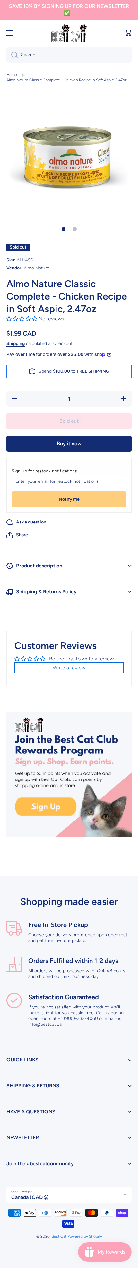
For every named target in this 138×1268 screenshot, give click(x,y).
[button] (128, 33)
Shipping (15, 343)
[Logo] (69, 33)
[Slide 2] (75, 229)
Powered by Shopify (84, 1236)
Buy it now (69, 443)
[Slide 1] (63, 229)
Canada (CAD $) (30, 1197)
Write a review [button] (69, 668)
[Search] (12, 55)
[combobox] (69, 55)
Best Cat (59, 1236)
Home (11, 74)
